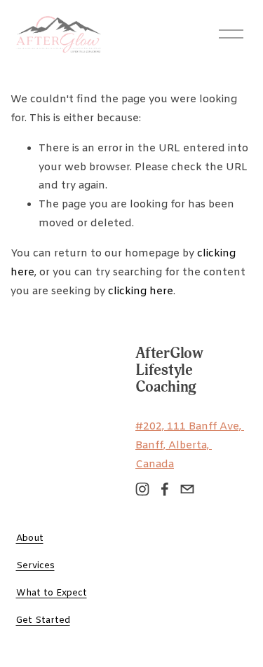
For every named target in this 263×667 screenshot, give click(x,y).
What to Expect (51, 593)
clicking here (140, 291)
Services (35, 566)
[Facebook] (165, 489)
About (29, 538)
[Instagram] (142, 489)
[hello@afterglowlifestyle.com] (187, 489)
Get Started (43, 620)
